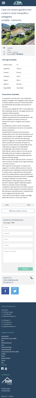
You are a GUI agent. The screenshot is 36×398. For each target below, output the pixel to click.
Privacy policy (5, 389)
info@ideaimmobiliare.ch (9, 316)
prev (7, 205)
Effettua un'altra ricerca (18, 211)
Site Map (11, 396)
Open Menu (3, 3)
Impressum (4, 396)
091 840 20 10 (8, 282)
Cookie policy (5, 391)
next (29, 205)
